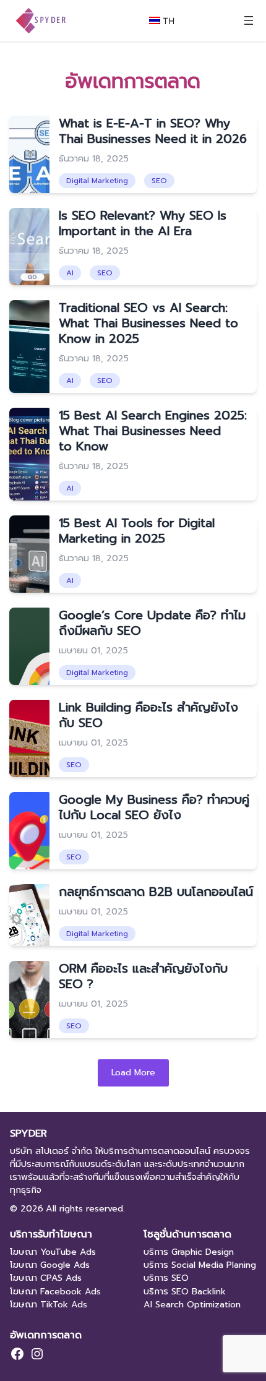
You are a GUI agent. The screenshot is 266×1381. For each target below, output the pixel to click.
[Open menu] (248, 20)
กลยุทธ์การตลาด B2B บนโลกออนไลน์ (156, 891)
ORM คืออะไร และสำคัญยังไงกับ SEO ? (143, 976)
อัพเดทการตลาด (46, 1335)
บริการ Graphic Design (189, 1251)
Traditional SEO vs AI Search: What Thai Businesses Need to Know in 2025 (148, 323)
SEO (159, 180)
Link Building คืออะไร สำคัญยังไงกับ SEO (148, 715)
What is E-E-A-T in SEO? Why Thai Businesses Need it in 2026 (153, 131)
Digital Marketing (97, 180)
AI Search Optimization (192, 1304)
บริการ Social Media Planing (200, 1264)
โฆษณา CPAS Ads (46, 1277)
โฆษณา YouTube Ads (53, 1251)
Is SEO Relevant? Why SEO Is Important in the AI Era (142, 223)
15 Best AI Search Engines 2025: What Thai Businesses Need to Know (153, 430)
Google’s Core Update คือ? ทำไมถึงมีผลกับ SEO (152, 623)
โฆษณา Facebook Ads (55, 1291)
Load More (133, 1072)
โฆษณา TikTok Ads (48, 1304)
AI (70, 272)
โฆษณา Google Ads (50, 1264)
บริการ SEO (166, 1277)
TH (167, 20)
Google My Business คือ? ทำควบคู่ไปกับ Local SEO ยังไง (154, 807)
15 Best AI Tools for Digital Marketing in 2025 (137, 531)
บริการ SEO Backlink (185, 1291)
